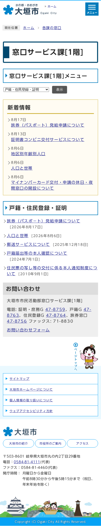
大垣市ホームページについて (31, 389)
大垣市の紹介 (18, 443)
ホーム (29, 28)
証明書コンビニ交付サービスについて (47, 140)
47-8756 (17, 321)
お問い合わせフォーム (28, 330)
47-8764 (56, 315)
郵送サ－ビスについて (28, 244)
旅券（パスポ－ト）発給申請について (47, 125)
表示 (59, 89)
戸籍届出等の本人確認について (37, 253)
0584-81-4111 (27, 462)
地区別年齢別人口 (28, 154)
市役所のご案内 (50, 443)
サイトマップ (20, 378)
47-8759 (55, 309)
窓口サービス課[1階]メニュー (48, 76)
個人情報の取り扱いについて (31, 400)
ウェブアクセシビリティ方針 (31, 410)
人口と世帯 (22, 168)
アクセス (82, 443)
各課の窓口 (52, 28)
